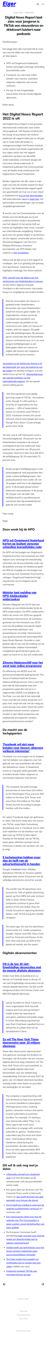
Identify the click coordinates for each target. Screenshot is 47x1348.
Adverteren (23, 1318)
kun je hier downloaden (31, 195)
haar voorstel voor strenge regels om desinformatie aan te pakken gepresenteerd (25, 1239)
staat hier (34, 199)
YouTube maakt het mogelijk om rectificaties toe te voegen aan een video (23, 1263)
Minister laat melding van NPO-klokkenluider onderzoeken (19, 596)
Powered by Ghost (23, 1331)
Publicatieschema (23, 1315)
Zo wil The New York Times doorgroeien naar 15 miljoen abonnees (21, 1042)
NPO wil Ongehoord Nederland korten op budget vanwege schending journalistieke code (23, 543)
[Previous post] (4, 1284)
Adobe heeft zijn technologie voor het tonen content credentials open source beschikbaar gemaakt (25, 1251)
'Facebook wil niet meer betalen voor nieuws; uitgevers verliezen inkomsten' (23, 747)
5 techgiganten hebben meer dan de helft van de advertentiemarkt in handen (22, 860)
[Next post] (42, 1284)
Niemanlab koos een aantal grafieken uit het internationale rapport (23, 378)
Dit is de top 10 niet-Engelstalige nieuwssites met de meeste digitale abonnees (22, 967)
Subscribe (23, 1311)
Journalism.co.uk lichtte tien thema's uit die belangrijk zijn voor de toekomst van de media (23, 367)
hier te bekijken (21, 252)
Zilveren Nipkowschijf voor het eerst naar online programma (23, 664)
